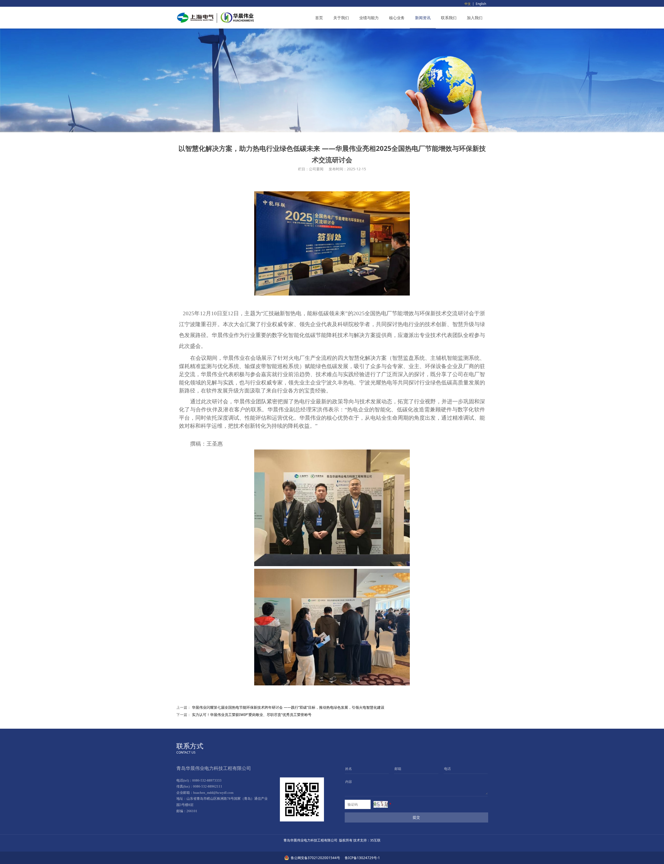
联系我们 (449, 17)
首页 (319, 17)
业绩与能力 (369, 17)
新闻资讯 (423, 17)
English (481, 4)
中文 (468, 4)
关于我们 (341, 17)
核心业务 (397, 17)
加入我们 (474, 17)
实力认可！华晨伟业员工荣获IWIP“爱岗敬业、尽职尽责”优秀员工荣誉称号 (252, 714)
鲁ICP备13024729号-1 (362, 857)
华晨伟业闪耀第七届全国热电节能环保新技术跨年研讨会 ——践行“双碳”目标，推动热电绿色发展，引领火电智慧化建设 (288, 707)
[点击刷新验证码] (381, 804)
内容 (348, 781)
